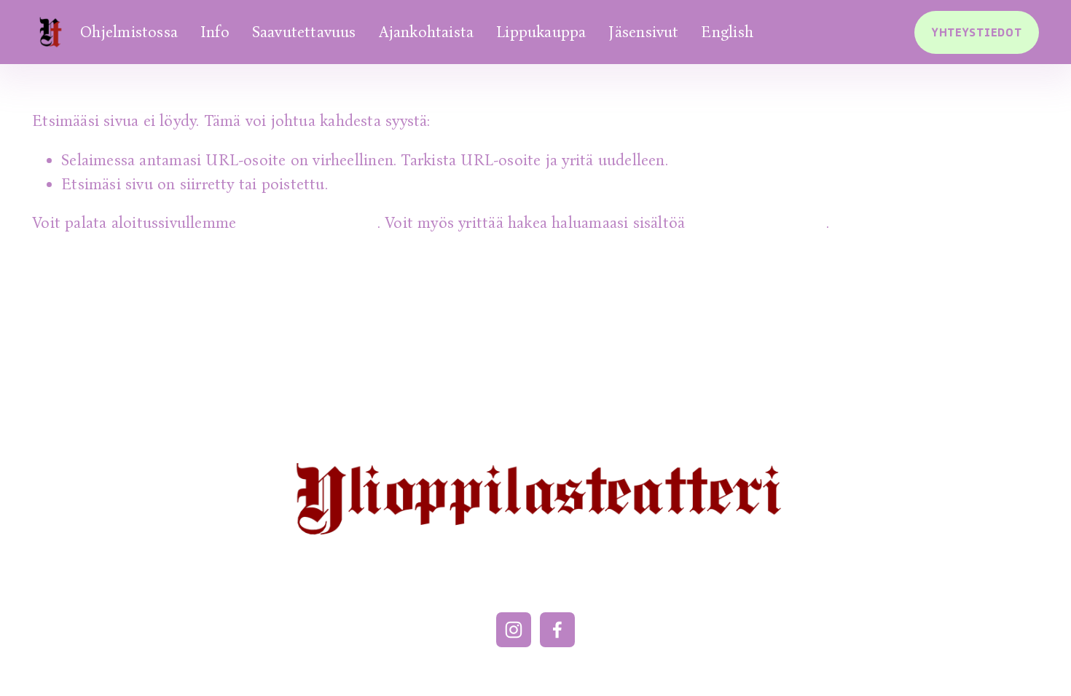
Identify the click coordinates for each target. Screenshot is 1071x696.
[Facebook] (557, 629)
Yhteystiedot (977, 32)
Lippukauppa (541, 32)
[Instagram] (513, 629)
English (727, 32)
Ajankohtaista (426, 32)
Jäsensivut (643, 32)
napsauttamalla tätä (309, 222)
